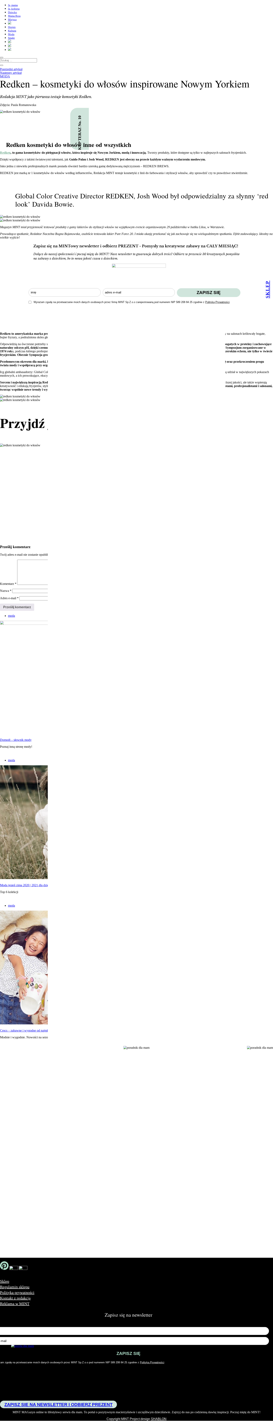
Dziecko (12, 12)
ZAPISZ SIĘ (209, 292)
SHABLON (158, 1419)
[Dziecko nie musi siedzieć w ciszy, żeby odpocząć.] (228, 1096)
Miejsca (12, 19)
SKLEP (267, 289)
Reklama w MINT (14, 1303)
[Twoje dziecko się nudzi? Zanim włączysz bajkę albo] (120, 1110)
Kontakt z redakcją (15, 1298)
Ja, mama (13, 5)
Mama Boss (14, 15)
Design (12, 27)
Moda (11, 34)
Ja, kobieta (14, 8)
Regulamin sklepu (14, 1287)
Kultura (12, 30)
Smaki (11, 37)
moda (5, 76)
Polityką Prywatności (217, 302)
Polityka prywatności (17, 1292)
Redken (5, 152)
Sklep (4, 1281)
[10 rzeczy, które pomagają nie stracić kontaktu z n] (174, 1131)
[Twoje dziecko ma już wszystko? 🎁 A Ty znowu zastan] (66, 1118)
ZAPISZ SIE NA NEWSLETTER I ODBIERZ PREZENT (58, 1404)
